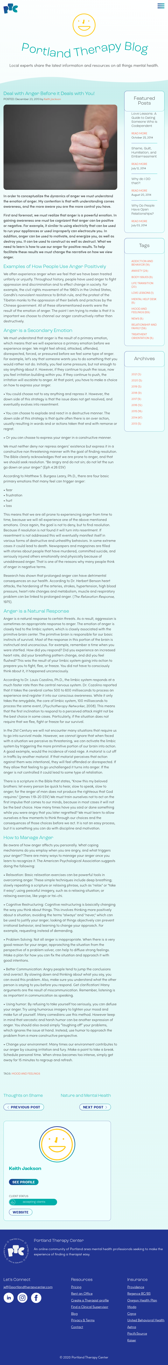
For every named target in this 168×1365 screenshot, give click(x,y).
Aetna (131, 1326)
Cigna (131, 1313)
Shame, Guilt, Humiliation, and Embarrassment (144, 153)
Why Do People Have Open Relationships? (142, 210)
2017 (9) (136, 399)
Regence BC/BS (138, 1293)
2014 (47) (136, 417)
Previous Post (25, 1107)
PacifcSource (137, 1333)
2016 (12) (136, 405)
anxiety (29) (139, 270)
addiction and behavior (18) (142, 262)
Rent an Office (82, 1293)
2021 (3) (136, 374)
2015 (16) (136, 411)
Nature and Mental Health (86, 1096)
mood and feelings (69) (140, 310)
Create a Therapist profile (90, 1300)
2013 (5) (136, 423)
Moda (131, 1306)
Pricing (76, 1286)
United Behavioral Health (145, 1320)
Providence (135, 1286)
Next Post (94, 1107)
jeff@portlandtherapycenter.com (28, 1286)
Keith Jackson (52, 99)
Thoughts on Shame (23, 1096)
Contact (77, 1326)
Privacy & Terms (82, 1320)
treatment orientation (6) (142, 336)
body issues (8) (142, 277)
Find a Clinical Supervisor (89, 1306)
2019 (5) (136, 386)
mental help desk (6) (143, 300)
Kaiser (131, 1340)
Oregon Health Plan (142, 1300)
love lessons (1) (142, 292)
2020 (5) (136, 380)
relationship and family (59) (144, 326)
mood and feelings (26, 1073)
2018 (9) (136, 392)
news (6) (137, 318)
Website (21, 1212)
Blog (74, 1313)
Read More (139, 133)
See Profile (23, 1182)
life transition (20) (142, 285)
